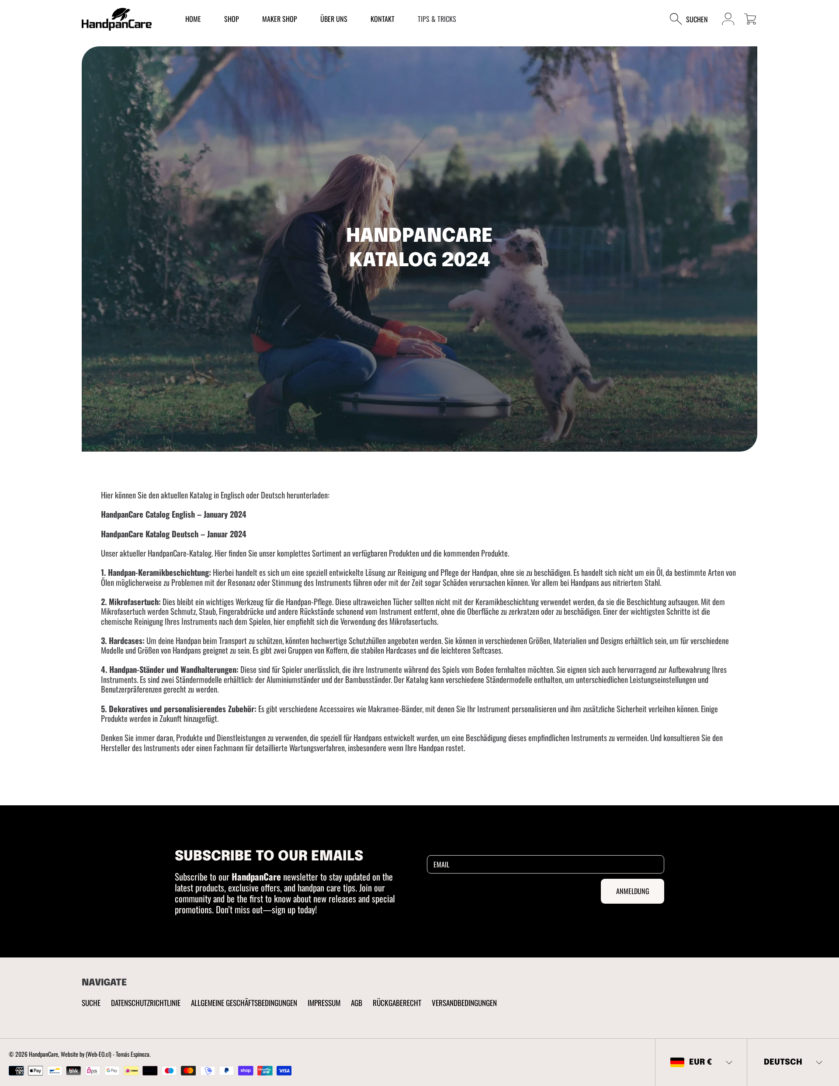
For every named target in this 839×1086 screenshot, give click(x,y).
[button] (693, 19)
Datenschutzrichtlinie (145, 1002)
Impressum (324, 1002)
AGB (356, 1002)
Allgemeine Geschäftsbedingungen (244, 1002)
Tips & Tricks (437, 19)
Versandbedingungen (464, 1002)
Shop (231, 19)
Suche (91, 1002)
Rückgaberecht (397, 1002)
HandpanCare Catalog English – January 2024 (173, 514)
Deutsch (783, 1062)
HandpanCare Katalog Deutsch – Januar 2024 (173, 534)
